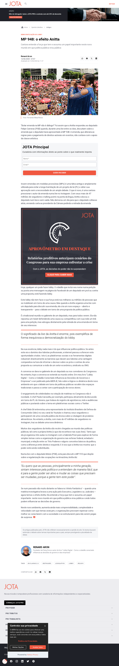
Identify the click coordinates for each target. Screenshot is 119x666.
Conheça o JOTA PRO (15, 603)
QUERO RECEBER (59, 173)
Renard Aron (26, 56)
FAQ (6, 648)
